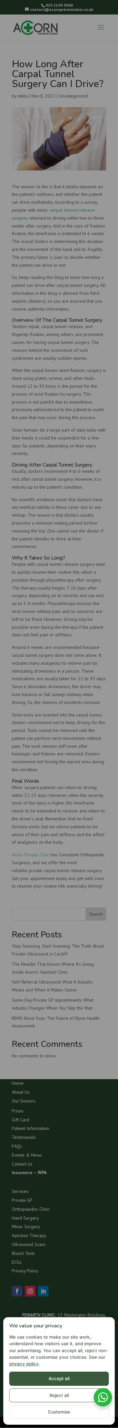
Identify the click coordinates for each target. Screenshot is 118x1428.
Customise (59, 1411)
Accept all (59, 1378)
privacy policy (24, 1363)
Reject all (59, 1395)
